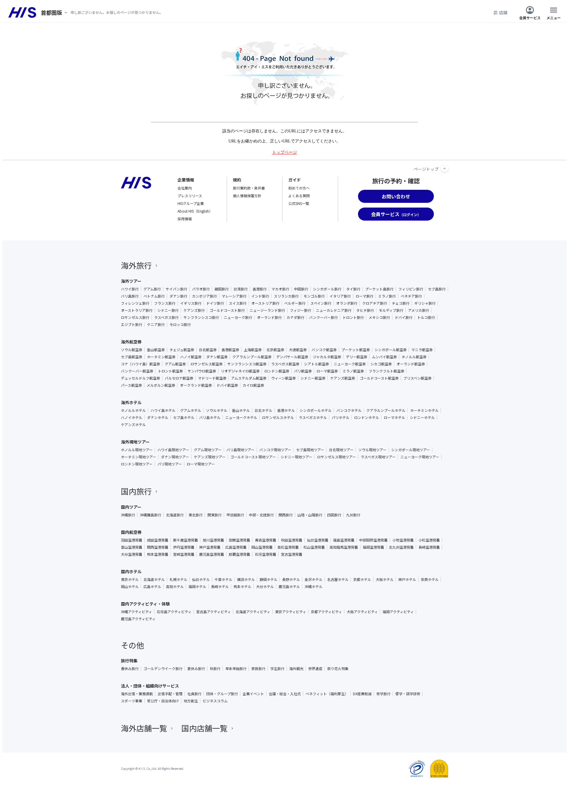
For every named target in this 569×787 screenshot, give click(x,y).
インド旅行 (260, 296)
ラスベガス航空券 (285, 364)
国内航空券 (131, 532)
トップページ (284, 152)
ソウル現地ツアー (372, 449)
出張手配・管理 (170, 693)
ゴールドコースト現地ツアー (253, 456)
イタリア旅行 (340, 296)
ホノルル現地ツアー (137, 449)
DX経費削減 (362, 693)
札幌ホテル (178, 579)
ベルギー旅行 (295, 303)
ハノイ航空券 (191, 356)
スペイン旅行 (320, 303)
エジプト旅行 (131, 324)
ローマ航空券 (327, 371)
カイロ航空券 (253, 385)
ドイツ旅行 (215, 303)
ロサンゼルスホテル (278, 417)
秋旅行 (215, 668)
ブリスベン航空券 (417, 378)
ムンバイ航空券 (384, 356)
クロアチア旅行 (374, 303)
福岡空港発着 (373, 547)
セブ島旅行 (437, 289)
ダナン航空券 (217, 356)
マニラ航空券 (422, 349)
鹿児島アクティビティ (138, 618)
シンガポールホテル (316, 410)
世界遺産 (315, 668)
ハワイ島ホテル (163, 410)
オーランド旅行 (269, 317)
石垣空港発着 (265, 554)
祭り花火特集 (338, 668)
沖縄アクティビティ (136, 611)
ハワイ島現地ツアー (173, 449)
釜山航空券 (156, 349)
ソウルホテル (216, 410)
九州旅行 (353, 515)
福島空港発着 (343, 540)
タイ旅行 (353, 289)
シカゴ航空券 (381, 364)
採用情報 (185, 218)
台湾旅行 (241, 289)
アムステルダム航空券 (248, 378)
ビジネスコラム (215, 700)
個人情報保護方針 (247, 195)
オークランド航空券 (196, 385)
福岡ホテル (197, 586)
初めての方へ (299, 187)
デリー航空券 (356, 356)
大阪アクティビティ (362, 611)
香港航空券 (230, 349)
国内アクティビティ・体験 (145, 604)
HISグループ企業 (191, 203)
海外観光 (296, 668)
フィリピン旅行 (410, 289)
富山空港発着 (131, 547)
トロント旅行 (353, 317)
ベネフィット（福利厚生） (327, 693)
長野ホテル (291, 579)
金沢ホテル (313, 579)
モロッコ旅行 (180, 324)
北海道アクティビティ (253, 611)
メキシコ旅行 (379, 317)
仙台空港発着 (317, 540)
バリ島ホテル (209, 417)
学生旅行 (277, 668)
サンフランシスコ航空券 (246, 364)
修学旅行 (383, 693)
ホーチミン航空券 (161, 356)
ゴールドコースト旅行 (227, 310)
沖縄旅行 (128, 515)
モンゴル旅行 (314, 296)
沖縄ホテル (313, 586)
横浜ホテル (246, 579)
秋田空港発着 (291, 540)
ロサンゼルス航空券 (207, 364)
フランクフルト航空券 (386, 371)
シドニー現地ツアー (296, 456)
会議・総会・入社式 (285, 693)
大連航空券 (298, 349)
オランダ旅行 (346, 303)
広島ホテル (152, 586)
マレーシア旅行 (234, 296)
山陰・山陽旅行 (310, 515)
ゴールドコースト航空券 (379, 378)
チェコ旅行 (401, 303)
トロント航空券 (170, 371)
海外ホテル (131, 402)
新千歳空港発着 (185, 540)
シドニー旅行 (168, 310)
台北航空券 (208, 349)
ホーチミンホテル (424, 410)
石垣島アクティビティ (174, 611)
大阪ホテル (385, 579)
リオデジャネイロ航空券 (240, 371)
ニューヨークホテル (241, 417)
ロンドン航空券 (276, 371)
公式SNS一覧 (298, 203)
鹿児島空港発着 (211, 554)
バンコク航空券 (324, 349)
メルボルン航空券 (161, 385)
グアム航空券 (175, 364)
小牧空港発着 (403, 540)
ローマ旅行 (364, 296)
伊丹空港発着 (183, 547)
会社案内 (185, 187)
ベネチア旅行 (411, 296)
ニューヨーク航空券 (350, 364)
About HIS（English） (195, 210)
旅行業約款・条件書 (249, 187)
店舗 (503, 12)
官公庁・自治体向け (163, 700)
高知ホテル (175, 586)
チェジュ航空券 (182, 349)
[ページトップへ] (444, 168)
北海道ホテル (154, 579)
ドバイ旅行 (404, 317)
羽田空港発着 (131, 540)
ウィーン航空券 (283, 378)
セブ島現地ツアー (310, 449)
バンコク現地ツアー (275, 449)
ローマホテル (394, 417)
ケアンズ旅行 (194, 310)
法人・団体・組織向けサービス (150, 686)
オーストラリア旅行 (137, 310)
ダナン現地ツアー (175, 456)
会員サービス (530, 17)
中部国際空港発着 (373, 540)
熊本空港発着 (157, 554)
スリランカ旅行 (286, 296)
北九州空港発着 (401, 547)
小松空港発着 (429, 540)
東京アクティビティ (290, 611)
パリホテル (340, 417)
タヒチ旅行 (365, 310)
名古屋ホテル (338, 579)
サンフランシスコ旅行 (201, 317)
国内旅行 (136, 491)
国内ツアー (131, 507)
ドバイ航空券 (227, 385)
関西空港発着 (157, 547)
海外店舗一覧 (144, 727)
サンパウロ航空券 (202, 371)
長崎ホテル (220, 586)
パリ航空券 (303, 371)
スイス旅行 (238, 303)
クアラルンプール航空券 (251, 356)
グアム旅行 (152, 289)
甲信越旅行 (235, 515)
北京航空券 (275, 349)
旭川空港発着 (213, 540)
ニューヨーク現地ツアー (419, 456)
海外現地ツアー (135, 442)
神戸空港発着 (209, 547)
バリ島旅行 (130, 296)
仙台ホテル (201, 579)
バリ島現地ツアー (240, 449)
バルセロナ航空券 (179, 378)
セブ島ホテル (183, 417)
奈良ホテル (430, 579)
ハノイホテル (131, 417)
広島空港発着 (236, 547)
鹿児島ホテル (289, 586)
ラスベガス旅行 (166, 317)
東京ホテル (130, 579)
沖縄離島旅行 (150, 515)
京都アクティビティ (326, 611)
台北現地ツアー (341, 449)
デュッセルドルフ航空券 (140, 378)
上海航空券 (253, 349)
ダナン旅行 (178, 296)
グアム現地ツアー (208, 449)
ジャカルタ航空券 (327, 356)
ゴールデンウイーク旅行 (163, 668)
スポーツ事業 (131, 700)
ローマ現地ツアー (201, 464)
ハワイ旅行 (130, 289)
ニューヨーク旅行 (238, 317)
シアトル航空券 (316, 364)
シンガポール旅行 (327, 289)
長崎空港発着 (429, 547)
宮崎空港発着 (183, 554)
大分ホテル (265, 586)
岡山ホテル (130, 586)
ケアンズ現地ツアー (210, 456)
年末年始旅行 (236, 668)
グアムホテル (190, 410)
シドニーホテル (422, 417)
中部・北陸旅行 (261, 515)
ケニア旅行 (156, 324)
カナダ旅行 (295, 317)
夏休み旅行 (196, 668)
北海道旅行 (175, 515)
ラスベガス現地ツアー (378, 456)
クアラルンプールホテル (385, 410)
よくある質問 (299, 195)
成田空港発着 (157, 540)
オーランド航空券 (411, 364)
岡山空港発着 (262, 547)
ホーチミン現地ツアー (138, 456)
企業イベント (253, 693)
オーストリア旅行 (265, 303)
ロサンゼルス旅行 (135, 317)
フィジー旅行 (300, 310)
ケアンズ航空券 (342, 378)
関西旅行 (286, 515)
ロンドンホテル (366, 417)
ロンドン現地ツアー (137, 464)
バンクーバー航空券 (137, 371)
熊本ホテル (242, 586)
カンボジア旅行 (204, 296)
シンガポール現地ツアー (410, 449)
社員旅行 (194, 693)
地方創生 (191, 700)
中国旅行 (301, 289)
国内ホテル (131, 571)
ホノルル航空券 (414, 356)
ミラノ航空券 (353, 371)
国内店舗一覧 (204, 727)
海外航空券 (131, 342)
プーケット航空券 (355, 349)
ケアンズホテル (133, 424)
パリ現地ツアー (169, 464)
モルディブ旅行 (391, 310)
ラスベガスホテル (313, 417)
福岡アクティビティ (398, 611)
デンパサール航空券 (292, 356)
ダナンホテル (157, 417)
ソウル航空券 (131, 349)
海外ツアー (131, 281)
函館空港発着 (239, 540)
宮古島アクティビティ (213, 611)
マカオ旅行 (280, 289)
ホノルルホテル (133, 410)
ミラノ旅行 (387, 296)
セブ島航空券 (131, 356)
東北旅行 (195, 515)
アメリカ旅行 (418, 310)
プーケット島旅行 (379, 289)
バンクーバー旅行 (323, 317)
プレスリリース (190, 195)
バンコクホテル (349, 410)
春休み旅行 (130, 668)
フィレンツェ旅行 (135, 303)
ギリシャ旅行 (425, 303)
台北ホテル (263, 410)
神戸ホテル (407, 579)
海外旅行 (136, 265)
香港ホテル (286, 410)
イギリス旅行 (191, 303)
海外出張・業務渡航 (137, 693)
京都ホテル (362, 579)
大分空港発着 (131, 554)
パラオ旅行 (201, 289)
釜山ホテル (241, 410)
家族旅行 (258, 668)
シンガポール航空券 (391, 349)
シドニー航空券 (313, 378)
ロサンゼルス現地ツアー (336, 456)
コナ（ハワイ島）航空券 (140, 364)
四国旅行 (334, 515)
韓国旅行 (222, 289)
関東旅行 (214, 515)
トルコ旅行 (426, 317)
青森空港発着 (265, 540)
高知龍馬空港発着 (344, 547)
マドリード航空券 (212, 378)
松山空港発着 (314, 547)
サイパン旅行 (176, 289)
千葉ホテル (223, 579)
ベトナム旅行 (154, 296)
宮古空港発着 (291, 554)
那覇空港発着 (239, 554)
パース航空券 (131, 385)
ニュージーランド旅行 (267, 310)
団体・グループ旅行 (222, 693)
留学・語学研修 (407, 693)
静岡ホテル (268, 579)
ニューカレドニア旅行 (333, 310)
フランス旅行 (164, 303)
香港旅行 (259, 289)
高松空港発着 (288, 547)
